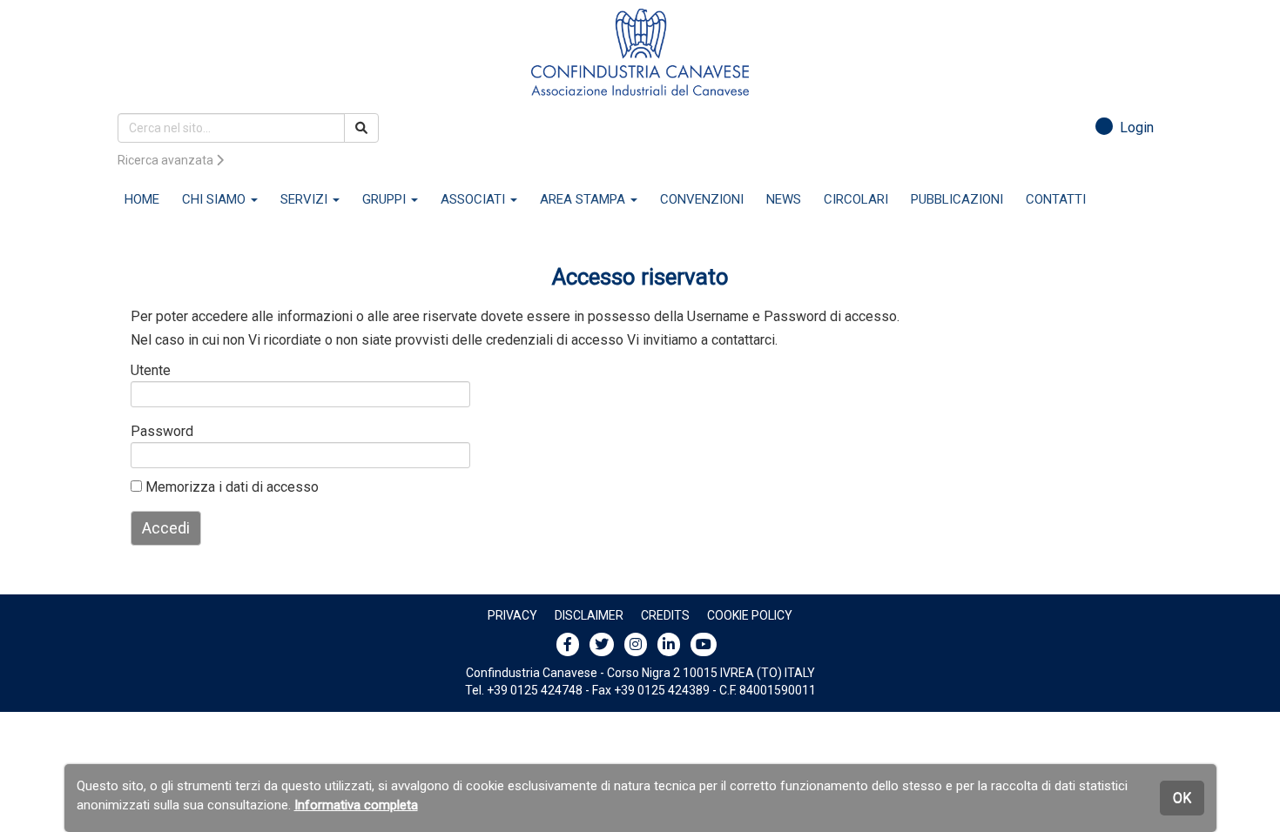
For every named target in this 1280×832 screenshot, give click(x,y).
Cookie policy (749, 615)
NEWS (783, 199)
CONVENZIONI (702, 199)
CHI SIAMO (215, 199)
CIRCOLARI (856, 199)
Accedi (166, 528)
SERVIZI (305, 199)
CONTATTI (1056, 199)
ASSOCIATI (475, 199)
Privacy (512, 615)
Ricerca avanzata (167, 160)
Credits (665, 615)
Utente (151, 370)
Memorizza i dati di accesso (230, 487)
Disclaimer (589, 615)
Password (159, 431)
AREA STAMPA (584, 199)
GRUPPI (385, 199)
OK (1182, 797)
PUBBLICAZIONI (957, 199)
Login (1133, 127)
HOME (142, 199)
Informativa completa (356, 805)
